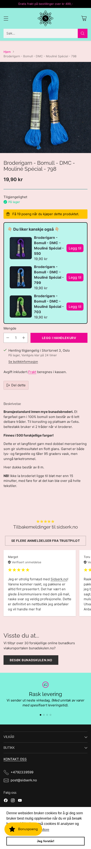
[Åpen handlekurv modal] (83, 18)
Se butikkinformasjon (23, 361)
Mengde (10, 328)
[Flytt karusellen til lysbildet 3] (47, 715)
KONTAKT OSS (15, 759)
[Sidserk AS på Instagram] (12, 801)
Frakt (32, 372)
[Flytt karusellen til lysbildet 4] (50, 715)
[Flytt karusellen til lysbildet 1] (40, 715)
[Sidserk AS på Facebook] (5, 801)
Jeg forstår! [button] (45, 841)
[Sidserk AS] (45, 18)
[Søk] (82, 33)
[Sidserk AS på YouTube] (20, 801)
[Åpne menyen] (5, 18)
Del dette (18, 385)
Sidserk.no (59, 579)
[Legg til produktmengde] (24, 338)
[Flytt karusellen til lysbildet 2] (44, 715)
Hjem (7, 52)
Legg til (75, 248)
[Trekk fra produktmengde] (8, 338)
